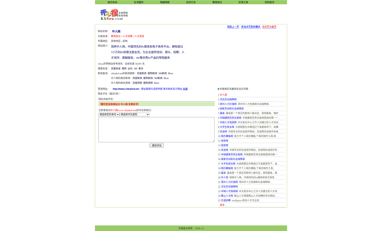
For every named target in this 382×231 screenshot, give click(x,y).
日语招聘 (226, 200)
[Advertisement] (210, 14)
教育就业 (116, 36)
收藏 (185, 89)
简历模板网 (227, 136)
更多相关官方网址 (172, 89)
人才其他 (139, 36)
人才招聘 (127, 36)
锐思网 (224, 140)
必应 (130, 68)
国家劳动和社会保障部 (232, 108)
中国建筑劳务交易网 (230, 117)
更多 (140, 68)
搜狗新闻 (152, 73)
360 (135, 68)
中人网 (224, 177)
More (170, 73)
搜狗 (124, 68)
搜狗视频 (148, 83)
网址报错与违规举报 (152, 89)
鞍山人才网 (227, 195)
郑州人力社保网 (228, 104)
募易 (222, 113)
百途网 (223, 131)
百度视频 (137, 83)
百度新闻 (141, 73)
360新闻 (162, 73)
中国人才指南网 (228, 122)
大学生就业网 (227, 127)
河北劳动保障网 (228, 99)
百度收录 (116, 68)
